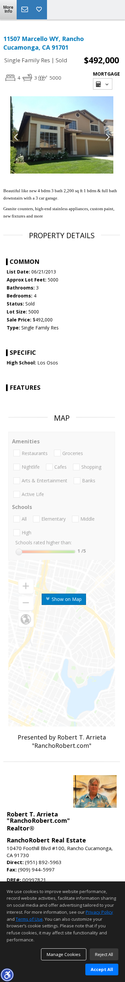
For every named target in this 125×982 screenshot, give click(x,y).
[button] (7, 975)
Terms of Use (29, 919)
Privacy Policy (99, 912)
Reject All (104, 954)
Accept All (102, 969)
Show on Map (66, 599)
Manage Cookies (64, 954)
